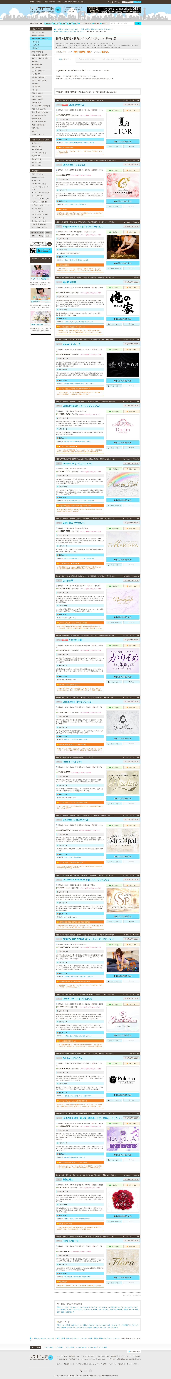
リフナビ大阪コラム (85, 23)
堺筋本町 (48, 23)
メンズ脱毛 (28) (38, 195)
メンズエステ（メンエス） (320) (41, 188)
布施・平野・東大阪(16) (39, 125)
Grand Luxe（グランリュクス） (75, 998)
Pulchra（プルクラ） (70, 1058)
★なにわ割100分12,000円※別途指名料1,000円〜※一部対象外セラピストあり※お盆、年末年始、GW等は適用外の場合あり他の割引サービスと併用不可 (79, 627)
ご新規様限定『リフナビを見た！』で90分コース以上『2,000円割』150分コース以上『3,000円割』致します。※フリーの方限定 (80, 926)
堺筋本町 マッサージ (67, 1327)
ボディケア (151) (38, 218)
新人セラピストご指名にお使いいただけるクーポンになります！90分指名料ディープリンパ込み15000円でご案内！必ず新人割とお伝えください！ (79, 749)
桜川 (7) (35, 90)
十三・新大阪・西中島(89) (40, 112)
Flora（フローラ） (68, 1240)
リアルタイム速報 (62, 1356)
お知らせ (59, 1364)
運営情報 (103, 1364)
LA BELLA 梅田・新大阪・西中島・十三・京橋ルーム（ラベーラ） (89, 1118)
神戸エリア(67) (36, 156)
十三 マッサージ (113, 1327)
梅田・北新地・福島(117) (40, 38)
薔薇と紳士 (65, 1179)
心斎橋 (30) (36, 74)
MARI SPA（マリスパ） (71, 522)
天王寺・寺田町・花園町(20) (41, 106)
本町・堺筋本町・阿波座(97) (41, 58)
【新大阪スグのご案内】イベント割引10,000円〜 (78, 1096)
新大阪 (56, 23)
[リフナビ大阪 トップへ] (45, 9)
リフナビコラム (123, 1356)
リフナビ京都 (69, 1347)
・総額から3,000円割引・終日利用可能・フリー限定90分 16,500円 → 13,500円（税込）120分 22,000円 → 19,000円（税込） (79, 1228)
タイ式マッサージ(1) (115, 1309)
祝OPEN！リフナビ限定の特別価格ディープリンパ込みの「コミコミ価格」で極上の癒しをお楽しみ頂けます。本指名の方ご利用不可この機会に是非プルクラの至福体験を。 (79, 1105)
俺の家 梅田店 (66, 282)
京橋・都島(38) (36, 102)
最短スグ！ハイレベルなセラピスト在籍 (75, 739)
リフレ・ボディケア (38, 211)
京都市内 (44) (37, 149)
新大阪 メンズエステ (99, 1327)
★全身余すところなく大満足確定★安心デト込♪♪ (78, 322)
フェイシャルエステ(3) (125, 1307)
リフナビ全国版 (36, 1347)
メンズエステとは (62, 1359)
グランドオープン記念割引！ (72, 857)
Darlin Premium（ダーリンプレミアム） (79, 405)
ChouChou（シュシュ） (71, 164)
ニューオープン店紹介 (87, 1356)
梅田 (75, 23)
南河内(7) (35, 131)
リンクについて (102, 1359)
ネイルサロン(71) (37, 208)
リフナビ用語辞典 (135, 1356)
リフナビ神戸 (59, 1347)
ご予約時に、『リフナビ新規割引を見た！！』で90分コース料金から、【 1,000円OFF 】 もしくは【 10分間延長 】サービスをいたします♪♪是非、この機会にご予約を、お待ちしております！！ (79, 331)
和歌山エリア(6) (37, 165)
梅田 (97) (36, 42)
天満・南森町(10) (37, 93)
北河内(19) (35, 128)
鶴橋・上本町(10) (37, 99)
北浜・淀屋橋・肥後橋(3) (40, 55)
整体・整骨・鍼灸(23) (39, 224)
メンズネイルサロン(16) (74, 1309)
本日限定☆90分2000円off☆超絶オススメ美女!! (77, 441)
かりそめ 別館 (69, 639)
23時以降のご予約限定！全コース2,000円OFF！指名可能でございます (79, 1285)
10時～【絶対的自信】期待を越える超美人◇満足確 (79, 142)
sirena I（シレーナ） (70, 343)
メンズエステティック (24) (41, 192)
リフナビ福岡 (103, 1347)
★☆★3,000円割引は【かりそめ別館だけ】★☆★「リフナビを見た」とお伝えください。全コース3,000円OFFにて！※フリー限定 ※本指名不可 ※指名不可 (79, 689)
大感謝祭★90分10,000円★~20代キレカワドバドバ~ (79, 383)
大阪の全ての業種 (37, 174)
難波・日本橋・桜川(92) (39, 80)
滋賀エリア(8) (36, 162)
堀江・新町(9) (36, 68)
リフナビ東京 (92, 1347)
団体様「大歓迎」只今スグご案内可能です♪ (77, 1219)
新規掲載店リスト (74, 1356)
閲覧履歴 (96, 23)
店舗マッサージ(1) (62, 1307)
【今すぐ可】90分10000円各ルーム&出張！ (76, 260)
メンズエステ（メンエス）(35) (79, 1307)
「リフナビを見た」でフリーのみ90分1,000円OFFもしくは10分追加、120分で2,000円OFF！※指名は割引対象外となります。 (79, 393)
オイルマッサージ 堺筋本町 (120, 1325)
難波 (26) (36, 83)
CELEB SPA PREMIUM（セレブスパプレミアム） (83, 879)
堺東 (70, 23)
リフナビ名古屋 (81, 1347)
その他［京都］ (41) (39, 153)
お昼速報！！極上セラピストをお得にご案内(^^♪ (78, 976)
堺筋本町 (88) (37, 64)
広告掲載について (69, 1364)
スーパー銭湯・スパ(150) (40, 227)
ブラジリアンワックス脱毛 (83, 1327)
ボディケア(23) (103, 1309)
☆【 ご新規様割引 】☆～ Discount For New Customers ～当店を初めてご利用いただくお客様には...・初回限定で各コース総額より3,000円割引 (79, 1045)
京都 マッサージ (76, 1325)
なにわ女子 (65, 580)
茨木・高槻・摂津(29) (39, 121)
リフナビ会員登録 (81, 1364)
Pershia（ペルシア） (70, 761)
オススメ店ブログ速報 (102, 1356)
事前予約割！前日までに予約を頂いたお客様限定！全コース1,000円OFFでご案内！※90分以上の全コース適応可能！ (80, 214)
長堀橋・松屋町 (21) (39, 77)
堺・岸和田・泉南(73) (39, 115)
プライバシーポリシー (132, 1364)
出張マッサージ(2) (37, 143)
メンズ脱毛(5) (111, 1307)
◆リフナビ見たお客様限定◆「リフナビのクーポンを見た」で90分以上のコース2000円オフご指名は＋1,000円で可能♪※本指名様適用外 (79, 451)
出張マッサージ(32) (38, 35)
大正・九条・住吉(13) (39, 109)
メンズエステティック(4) (98, 1307)
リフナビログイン (94, 1364)
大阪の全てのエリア (38, 32)
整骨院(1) (127, 1309)
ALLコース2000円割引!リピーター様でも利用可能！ (79, 501)
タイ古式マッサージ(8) (39, 221)
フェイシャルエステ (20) (41, 199)
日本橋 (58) (36, 87)
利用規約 (121, 1364)
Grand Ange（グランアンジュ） (75, 701)
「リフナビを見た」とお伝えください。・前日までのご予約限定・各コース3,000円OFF (79, 152)
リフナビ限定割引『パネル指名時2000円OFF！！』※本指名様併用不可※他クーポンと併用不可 (79, 807)
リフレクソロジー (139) (40, 214)
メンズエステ (36, 180)
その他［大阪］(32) (38, 134)
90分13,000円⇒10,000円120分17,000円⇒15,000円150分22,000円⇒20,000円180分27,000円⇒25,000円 (79, 867)
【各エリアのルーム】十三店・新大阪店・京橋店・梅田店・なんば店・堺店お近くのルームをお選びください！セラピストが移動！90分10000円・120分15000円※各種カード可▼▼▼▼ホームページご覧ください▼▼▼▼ (79, 269)
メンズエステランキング (88, 1359)
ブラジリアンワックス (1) (41, 205)
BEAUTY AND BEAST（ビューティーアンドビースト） (86, 939)
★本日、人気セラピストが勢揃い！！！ (75, 204)
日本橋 (63, 23)
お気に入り (105, 23)
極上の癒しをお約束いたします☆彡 (74, 1157)
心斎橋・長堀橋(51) (38, 71)
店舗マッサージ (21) (39, 184)
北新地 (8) (36, 45)
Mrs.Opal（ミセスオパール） (74, 819)
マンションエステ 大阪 (103, 1325)
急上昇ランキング (74, 1359)
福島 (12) (36, 48)
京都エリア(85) (36, 146)
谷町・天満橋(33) (37, 96)
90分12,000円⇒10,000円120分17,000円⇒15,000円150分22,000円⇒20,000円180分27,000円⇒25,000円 (79, 510)
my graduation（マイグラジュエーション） (80, 226)
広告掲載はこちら (123, 1359)
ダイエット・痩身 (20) (40, 202)
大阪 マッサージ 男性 (63, 1325)
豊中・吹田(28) (36, 118)
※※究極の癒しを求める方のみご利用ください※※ (78, 1036)
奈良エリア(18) (36, 159)
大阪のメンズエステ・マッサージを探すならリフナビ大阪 (86, 1375)
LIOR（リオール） (71, 104)
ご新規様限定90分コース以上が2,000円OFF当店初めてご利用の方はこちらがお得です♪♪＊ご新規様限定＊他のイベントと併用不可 (79, 568)
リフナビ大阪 (48, 1347)
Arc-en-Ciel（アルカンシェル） (75, 463)
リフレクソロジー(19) (90, 1309)
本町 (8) (35, 61)
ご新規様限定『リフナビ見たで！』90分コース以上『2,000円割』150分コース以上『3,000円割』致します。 (80, 986)
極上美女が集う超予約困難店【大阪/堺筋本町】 (78, 1277)
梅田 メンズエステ (88, 1325)
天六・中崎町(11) (37, 52)
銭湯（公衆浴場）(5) (67, 1312)
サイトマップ (112, 1364)
